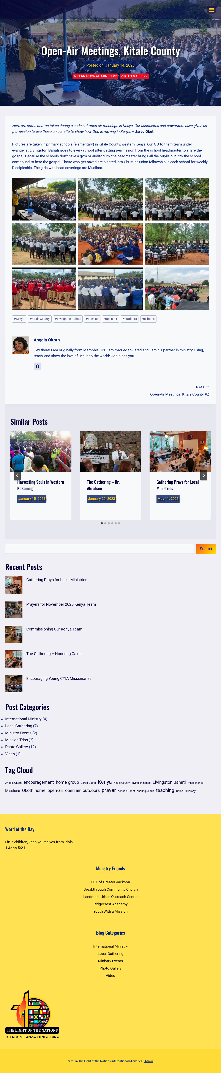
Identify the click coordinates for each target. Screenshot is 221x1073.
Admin (148, 1061)
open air (92, 319)
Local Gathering (18, 726)
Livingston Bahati (68, 319)
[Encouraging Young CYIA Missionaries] (13, 683)
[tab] (102, 523)
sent (132, 791)
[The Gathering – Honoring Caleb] (13, 659)
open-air (110, 319)
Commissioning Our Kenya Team (54, 629)
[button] (44, 199)
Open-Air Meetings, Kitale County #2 (179, 390)
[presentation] (40, 451)
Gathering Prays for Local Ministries (56, 579)
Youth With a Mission (110, 911)
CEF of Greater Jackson (110, 882)
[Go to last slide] (17, 475)
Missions (12, 790)
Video (10, 754)
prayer (109, 790)
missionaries (196, 782)
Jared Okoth (88, 782)
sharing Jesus (145, 791)
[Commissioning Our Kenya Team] (13, 634)
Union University (186, 791)
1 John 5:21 (15, 848)
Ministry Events (18, 733)
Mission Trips (16, 740)
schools (148, 319)
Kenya (19, 319)
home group (67, 782)
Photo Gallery (134, 76)
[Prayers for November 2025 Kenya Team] (13, 609)
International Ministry (95, 76)
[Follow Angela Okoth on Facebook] (37, 366)
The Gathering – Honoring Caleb (54, 653)
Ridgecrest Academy (111, 904)
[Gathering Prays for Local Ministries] (13, 585)
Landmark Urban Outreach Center (110, 897)
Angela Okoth (47, 340)
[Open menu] (211, 10)
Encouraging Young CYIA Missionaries (59, 678)
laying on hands (141, 782)
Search (206, 548)
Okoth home (34, 790)
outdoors (130, 319)
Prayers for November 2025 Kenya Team (61, 604)
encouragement (39, 782)
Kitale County (40, 319)
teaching (165, 790)
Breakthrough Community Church (111, 889)
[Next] (203, 475)
